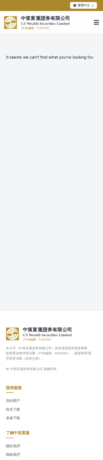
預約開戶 (13, 400)
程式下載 (13, 409)
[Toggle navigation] (96, 22)
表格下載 (13, 418)
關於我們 (13, 446)
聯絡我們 (13, 454)
